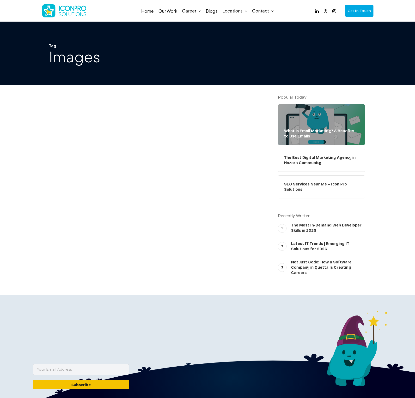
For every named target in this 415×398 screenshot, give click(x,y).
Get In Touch (359, 11)
